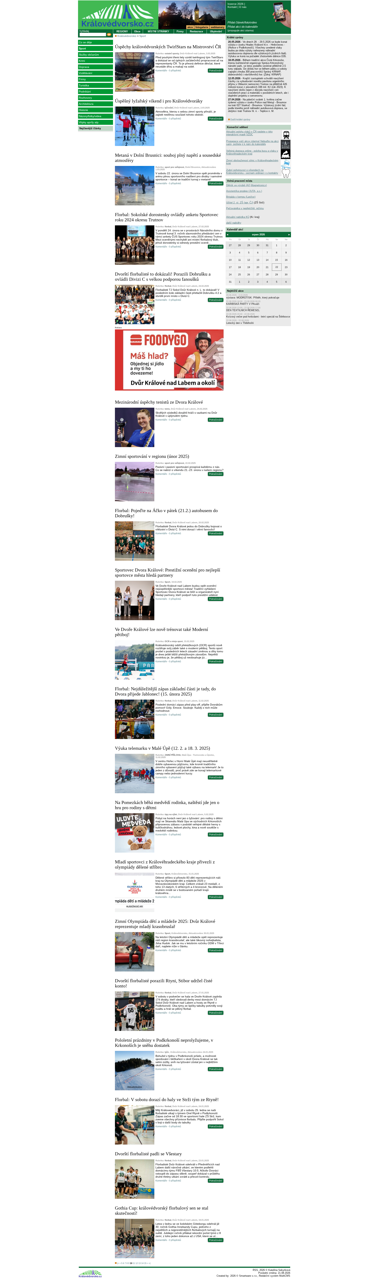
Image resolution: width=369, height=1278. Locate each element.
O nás (242, 6)
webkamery (217, 27)
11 (134, 1263)
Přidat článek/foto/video (242, 22)
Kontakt (232, 6)
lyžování (169, 108)
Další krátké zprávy (240, 119)
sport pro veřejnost (174, 167)
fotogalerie (201, 27)
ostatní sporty (172, 53)
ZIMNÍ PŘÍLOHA (173, 755)
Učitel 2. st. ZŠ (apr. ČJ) (239, 202)
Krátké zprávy (235, 37)
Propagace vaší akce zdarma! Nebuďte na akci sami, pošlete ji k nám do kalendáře (252, 143)
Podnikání (85, 91)
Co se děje (85, 42)
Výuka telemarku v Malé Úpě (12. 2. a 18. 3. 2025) (162, 748)
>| (149, 1263)
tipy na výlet (171, 814)
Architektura (86, 103)
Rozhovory (85, 97)
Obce (137, 31)
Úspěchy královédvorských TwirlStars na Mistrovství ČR (168, 46)
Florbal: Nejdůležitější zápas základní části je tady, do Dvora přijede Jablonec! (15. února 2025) (165, 691)
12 (136, 1263)
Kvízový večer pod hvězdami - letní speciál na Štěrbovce (258, 316)
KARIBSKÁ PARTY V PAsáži (242, 303)
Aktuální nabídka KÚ (237, 217)
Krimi (82, 60)
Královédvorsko (126, 35)
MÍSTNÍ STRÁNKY (158, 31)
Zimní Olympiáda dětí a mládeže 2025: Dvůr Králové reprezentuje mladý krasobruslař (165, 924)
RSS (255, 1270)
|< (118, 1263)
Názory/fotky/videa (90, 116)
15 (145, 1263)
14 (142, 1263)
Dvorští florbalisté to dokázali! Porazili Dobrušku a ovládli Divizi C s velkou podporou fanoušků (163, 277)
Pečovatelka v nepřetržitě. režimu (245, 208)
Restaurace (196, 31)
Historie (83, 110)
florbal (168, 226)
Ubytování (216, 31)
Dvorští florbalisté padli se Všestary (148, 1153)
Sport (82, 48)
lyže (167, 1052)
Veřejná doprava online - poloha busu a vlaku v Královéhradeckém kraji (252, 152)
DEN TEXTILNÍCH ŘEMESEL (243, 310)
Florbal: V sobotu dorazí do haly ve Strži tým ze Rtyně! (167, 1099)
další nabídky (233, 222)
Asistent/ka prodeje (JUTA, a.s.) (244, 191)
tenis (167, 409)
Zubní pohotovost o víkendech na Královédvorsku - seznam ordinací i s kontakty (252, 171)
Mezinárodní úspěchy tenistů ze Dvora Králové (159, 402)
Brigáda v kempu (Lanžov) (240, 196)
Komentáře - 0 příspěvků (168, 70)
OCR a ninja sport (174, 641)
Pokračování (215, 70)
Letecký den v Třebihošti (240, 323)
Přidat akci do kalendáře (243, 26)
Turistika (84, 85)
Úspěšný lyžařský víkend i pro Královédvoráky (159, 100)
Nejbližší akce (235, 290)
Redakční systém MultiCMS (274, 1275)
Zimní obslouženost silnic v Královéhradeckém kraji (252, 162)
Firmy (82, 79)
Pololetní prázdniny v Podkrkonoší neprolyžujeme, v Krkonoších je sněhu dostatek (164, 1043)
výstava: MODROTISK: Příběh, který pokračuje (252, 297)
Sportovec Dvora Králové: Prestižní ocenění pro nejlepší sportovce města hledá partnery (167, 572)
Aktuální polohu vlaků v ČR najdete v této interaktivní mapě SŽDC (249, 133)
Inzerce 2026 (236, 3)
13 (139, 1263)
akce (190, 27)
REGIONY (122, 31)
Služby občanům (89, 54)
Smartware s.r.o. (248, 1275)
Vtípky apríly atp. (89, 122)
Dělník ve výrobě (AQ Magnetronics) (246, 185)
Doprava (84, 66)
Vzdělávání (85, 73)
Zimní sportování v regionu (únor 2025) (152, 456)
